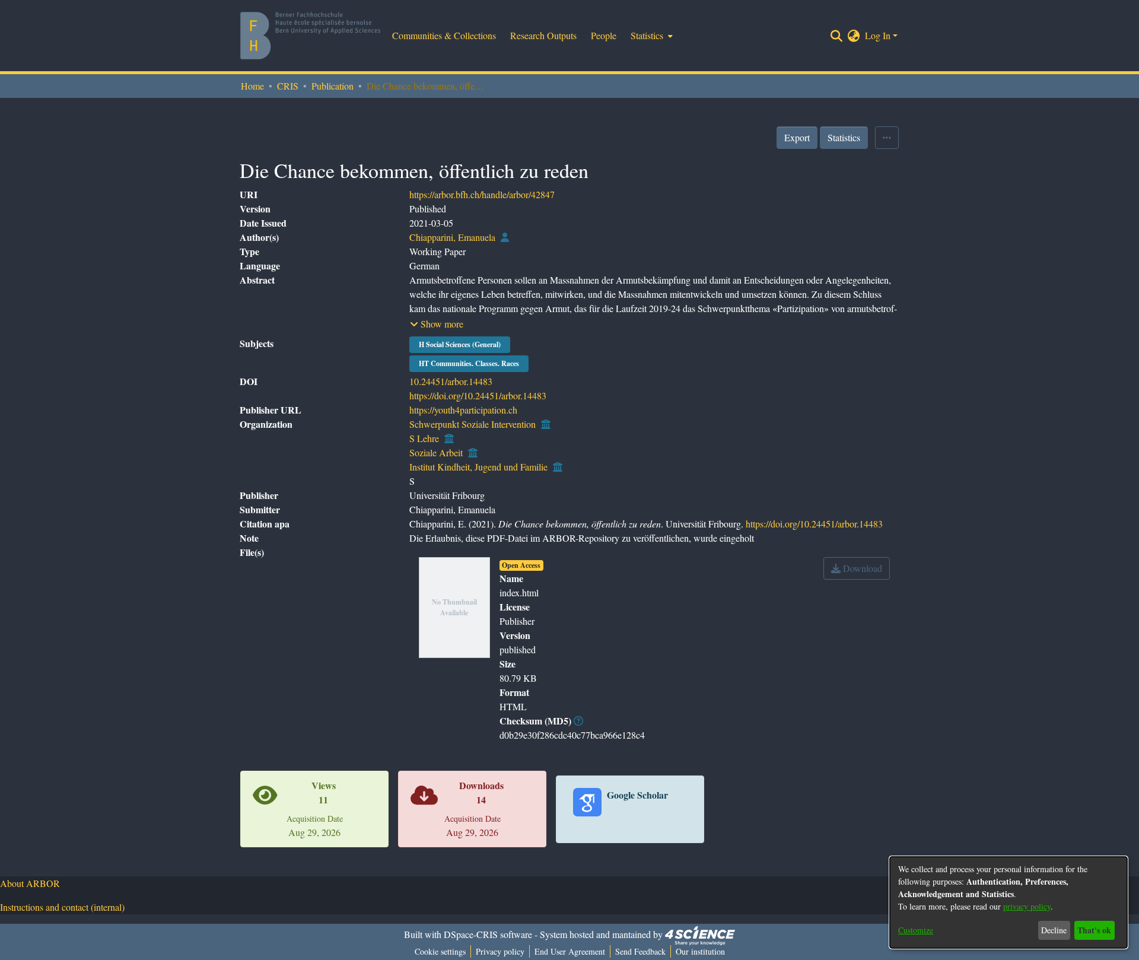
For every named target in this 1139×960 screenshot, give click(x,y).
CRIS (287, 86)
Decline (1054, 930)
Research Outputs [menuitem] (543, 35)
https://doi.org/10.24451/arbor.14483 (477, 395)
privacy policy (1027, 906)
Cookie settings (440, 951)
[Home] (310, 35)
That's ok (1094, 930)
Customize (915, 930)
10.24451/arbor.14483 (450, 381)
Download (861, 568)
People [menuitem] (603, 35)
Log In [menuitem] (877, 35)
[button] (436, 324)
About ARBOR (30, 883)
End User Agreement (569, 951)
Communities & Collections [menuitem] (444, 35)
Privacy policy (500, 951)
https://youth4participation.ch (463, 409)
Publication (332, 86)
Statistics (844, 137)
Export (797, 137)
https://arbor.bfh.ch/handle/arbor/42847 (482, 194)
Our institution (700, 951)
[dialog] (1008, 902)
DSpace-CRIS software (488, 934)
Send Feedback (640, 951)
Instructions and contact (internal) (62, 907)
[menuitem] (650, 35)
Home (252, 86)
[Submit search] (836, 35)
